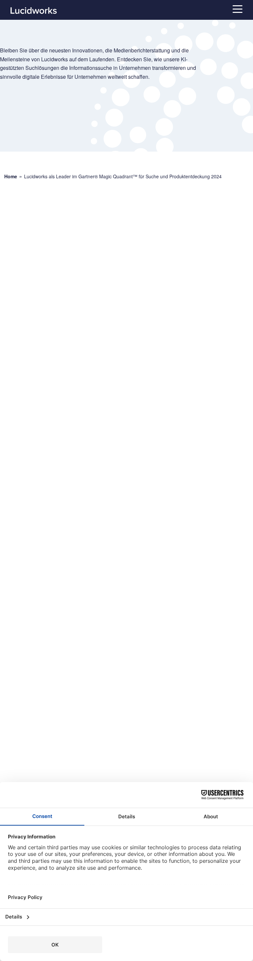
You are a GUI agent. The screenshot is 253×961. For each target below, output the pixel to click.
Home (10, 176)
